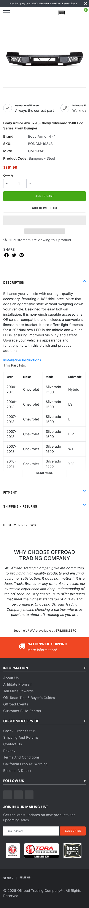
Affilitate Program (17, 684)
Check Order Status (19, 731)
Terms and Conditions (21, 757)
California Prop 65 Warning (25, 764)
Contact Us (12, 744)
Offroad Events (15, 704)
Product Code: (15, 158)
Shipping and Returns (20, 737)
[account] (72, 12)
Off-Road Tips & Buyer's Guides (29, 698)
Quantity (8, 175)
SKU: (7, 144)
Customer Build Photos (22, 711)
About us (11, 678)
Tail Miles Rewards (18, 691)
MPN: (7, 151)
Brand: (8, 136)
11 (10, 240)
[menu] (6, 12)
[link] (7, 794)
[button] (44, 220)
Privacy (9, 751)
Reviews (25, 878)
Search (8, 878)
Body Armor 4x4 (42, 136)
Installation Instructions (22, 360)
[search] (17, 12)
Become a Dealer (17, 770)
